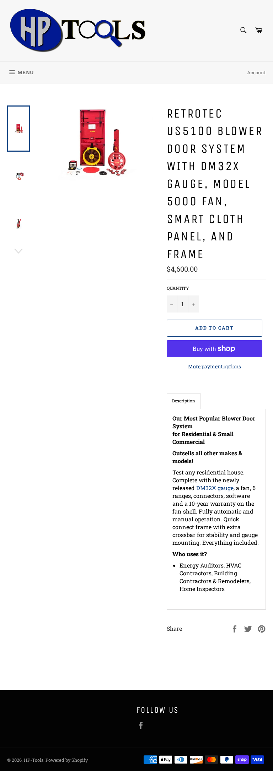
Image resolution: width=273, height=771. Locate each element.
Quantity (178, 288)
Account (256, 72)
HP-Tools (33, 760)
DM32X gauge (215, 488)
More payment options (214, 366)
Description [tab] (183, 400)
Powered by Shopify (67, 760)
